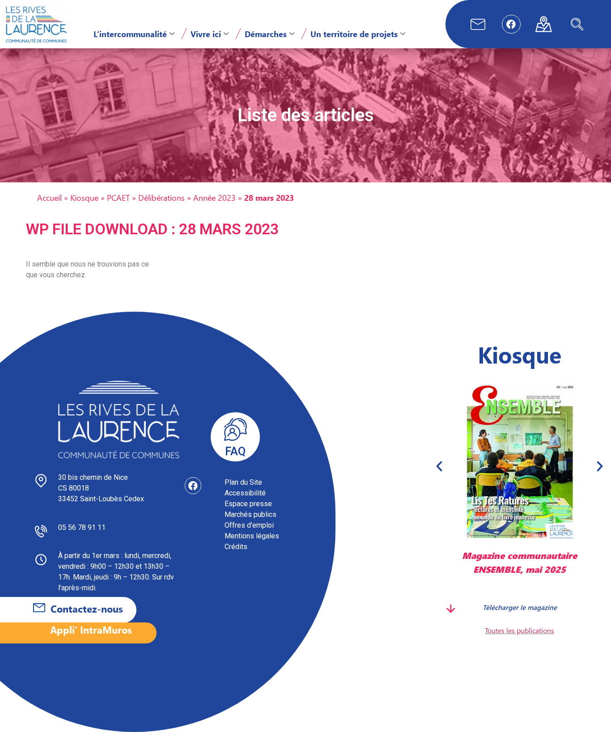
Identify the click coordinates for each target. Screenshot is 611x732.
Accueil (49, 197)
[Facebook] (511, 24)
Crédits (236, 546)
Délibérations (161, 197)
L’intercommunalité (130, 33)
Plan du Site (243, 482)
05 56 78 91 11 (82, 527)
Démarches (266, 33)
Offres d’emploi (249, 525)
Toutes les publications (519, 630)
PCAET (118, 197)
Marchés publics (250, 514)
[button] (577, 24)
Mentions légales (252, 536)
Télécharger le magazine (519, 607)
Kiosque (84, 197)
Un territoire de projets (354, 33)
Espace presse (248, 503)
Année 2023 (214, 197)
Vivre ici (206, 33)
